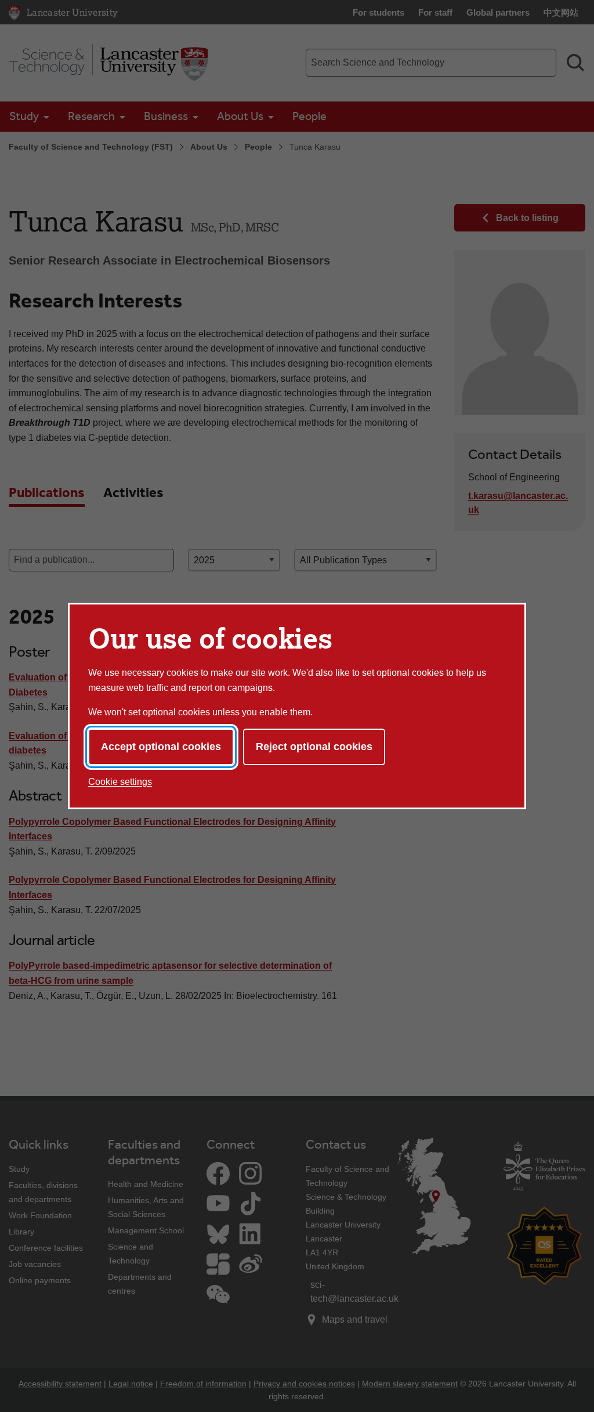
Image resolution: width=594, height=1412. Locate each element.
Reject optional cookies (314, 746)
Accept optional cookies (161, 746)
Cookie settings (120, 782)
